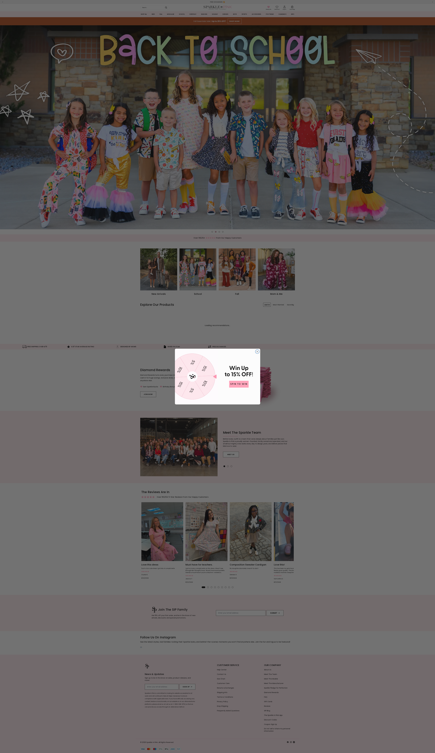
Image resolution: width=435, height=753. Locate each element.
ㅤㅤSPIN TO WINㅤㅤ (238, 384)
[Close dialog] (257, 352)
